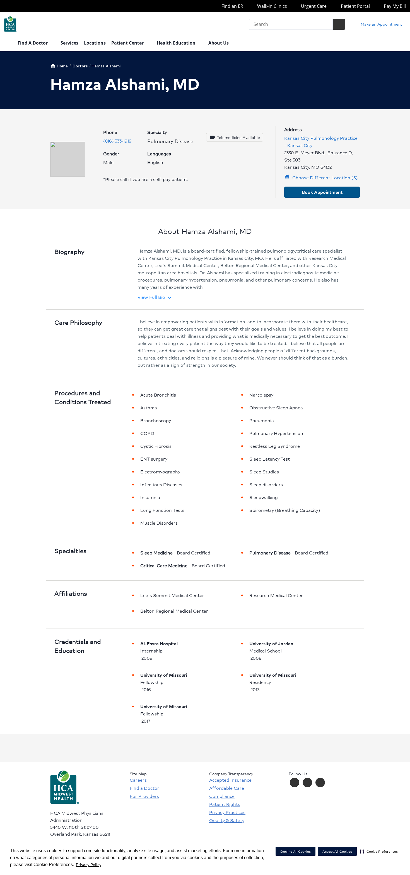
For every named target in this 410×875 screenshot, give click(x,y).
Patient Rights (224, 804)
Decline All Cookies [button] (295, 851)
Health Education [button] (177, 43)
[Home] (8, 43)
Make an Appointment (381, 24)
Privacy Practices (227, 812)
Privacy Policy (88, 864)
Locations (95, 43)
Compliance (222, 796)
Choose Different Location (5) (321, 177)
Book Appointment (322, 192)
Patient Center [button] (128, 43)
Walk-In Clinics (271, 6)
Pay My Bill (394, 6)
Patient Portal (355, 6)
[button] (379, 851)
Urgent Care (313, 6)
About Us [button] (219, 43)
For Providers (144, 796)
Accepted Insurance (230, 780)
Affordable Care (226, 788)
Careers (138, 780)
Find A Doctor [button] (33, 43)
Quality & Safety (226, 820)
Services (69, 43)
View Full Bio (155, 297)
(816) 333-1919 (117, 140)
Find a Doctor (144, 788)
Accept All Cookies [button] (337, 851)
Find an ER (231, 6)
